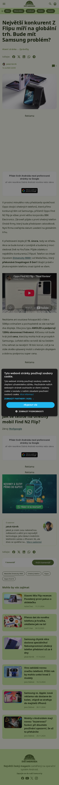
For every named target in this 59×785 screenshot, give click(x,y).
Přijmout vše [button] (30, 405)
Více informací (27, 394)
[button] (29, 398)
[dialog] (29, 392)
